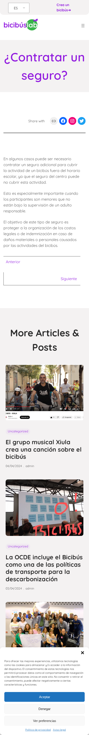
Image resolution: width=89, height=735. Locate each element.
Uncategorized (18, 431)
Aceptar (44, 697)
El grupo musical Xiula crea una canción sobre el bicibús (44, 449)
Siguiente (69, 278)
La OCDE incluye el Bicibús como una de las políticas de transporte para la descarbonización (44, 568)
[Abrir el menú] (83, 25)
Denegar (44, 709)
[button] (82, 653)
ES (16, 8)
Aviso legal (59, 729)
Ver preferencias (44, 721)
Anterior (13, 261)
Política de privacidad (38, 729)
